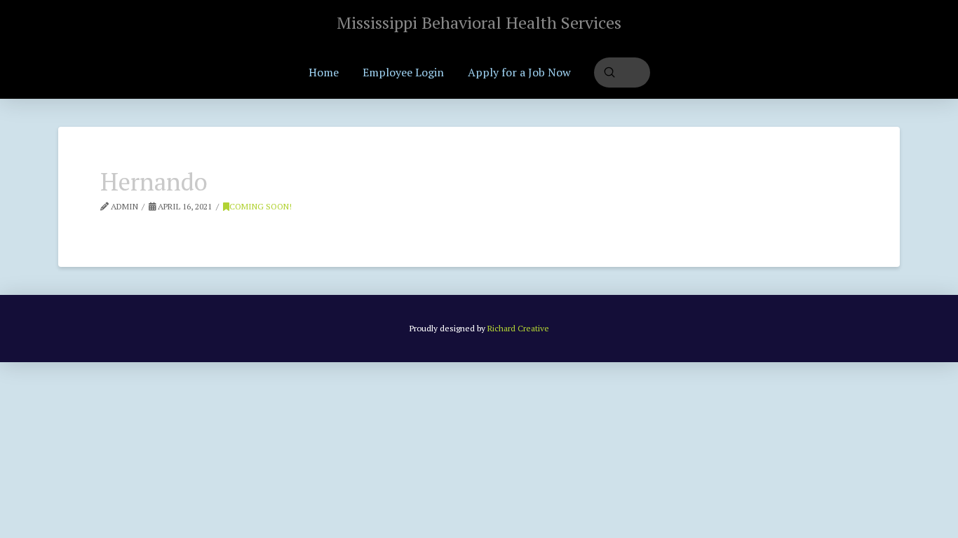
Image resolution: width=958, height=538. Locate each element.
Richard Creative (518, 328)
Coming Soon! (260, 206)
